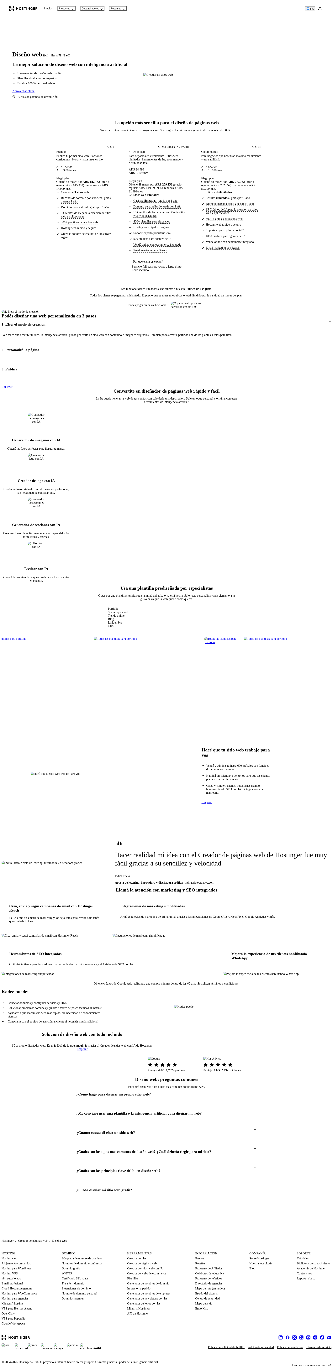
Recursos (116, 8)
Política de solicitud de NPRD (226, 1347)
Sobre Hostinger (259, 1258)
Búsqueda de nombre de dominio (82, 1258)
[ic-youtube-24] (308, 1337)
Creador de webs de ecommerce (146, 1273)
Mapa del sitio (203, 1303)
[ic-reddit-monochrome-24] (315, 1337)
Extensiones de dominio (76, 1288)
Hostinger (7, 1240)
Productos (64, 8)
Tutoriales (303, 1258)
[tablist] (118, 617)
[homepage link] (23, 8)
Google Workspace (13, 1323)
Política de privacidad (261, 1347)
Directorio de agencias (208, 1283)
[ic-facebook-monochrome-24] (287, 1337)
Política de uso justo (198, 288)
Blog (252, 1268)
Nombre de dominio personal (79, 1293)
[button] (166, 324)
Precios (48, 8)
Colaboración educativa (209, 1273)
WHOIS (67, 1273)
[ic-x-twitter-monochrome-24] (301, 1337)
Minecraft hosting (12, 1303)
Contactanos (304, 1273)
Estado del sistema (206, 1293)
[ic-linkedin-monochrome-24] (280, 1337)
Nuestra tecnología (260, 1263)
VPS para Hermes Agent (17, 1308)
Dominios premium (73, 1298)
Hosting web (9, 1258)
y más (97, 1347)
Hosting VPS (10, 1273)
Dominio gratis (71, 1268)
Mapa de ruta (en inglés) (210, 1288)
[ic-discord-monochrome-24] (329, 1337)
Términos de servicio (318, 1347)
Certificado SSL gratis (75, 1278)
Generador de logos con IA (143, 1303)
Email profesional (12, 1283)
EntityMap (201, 1308)
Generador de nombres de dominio (148, 1283)
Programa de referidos (208, 1278)
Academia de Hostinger (311, 1268)
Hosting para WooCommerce (19, 1293)
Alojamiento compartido (16, 1263)
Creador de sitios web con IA (145, 1268)
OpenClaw (8, 1313)
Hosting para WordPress (16, 1268)
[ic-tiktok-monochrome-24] (322, 1337)
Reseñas (200, 1263)
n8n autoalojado (11, 1278)
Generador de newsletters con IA (147, 1298)
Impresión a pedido (139, 1288)
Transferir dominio (73, 1283)
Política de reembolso (290, 1347)
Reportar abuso (306, 1278)
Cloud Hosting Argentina (17, 1288)
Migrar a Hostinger (138, 1308)
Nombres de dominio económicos (82, 1263)
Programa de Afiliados (208, 1268)
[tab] (118, 608)
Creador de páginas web (33, 1240)
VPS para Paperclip (13, 1318)
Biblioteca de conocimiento (313, 1263)
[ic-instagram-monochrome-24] (294, 1337)
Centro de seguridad (207, 1298)
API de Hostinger (138, 1313)
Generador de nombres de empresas (149, 1293)
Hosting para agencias (15, 1298)
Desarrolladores (90, 8)
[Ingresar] (320, 8)
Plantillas (132, 1278)
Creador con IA (136, 1258)
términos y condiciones (225, 983)
